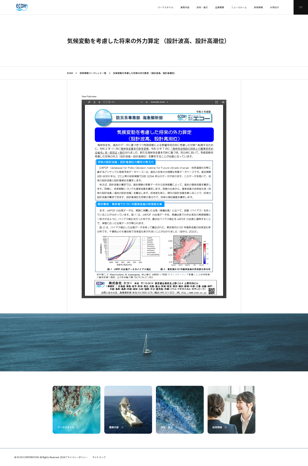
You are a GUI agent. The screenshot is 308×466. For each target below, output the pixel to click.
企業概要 (219, 7)
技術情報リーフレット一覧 (93, 73)
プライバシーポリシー (76, 457)
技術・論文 (202, 7)
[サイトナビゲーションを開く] (301, 7)
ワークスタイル (165, 7)
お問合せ (274, 7)
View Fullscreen (89, 96)
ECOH (70, 73)
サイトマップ (99, 457)
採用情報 (258, 7)
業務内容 (184, 7)
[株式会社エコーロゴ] (7, 7)
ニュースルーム (239, 7)
